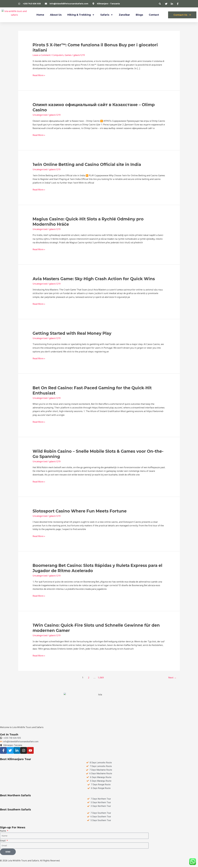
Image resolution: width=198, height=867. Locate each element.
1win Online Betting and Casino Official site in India (87, 164)
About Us (56, 14)
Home (40, 14)
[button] (160, 4)
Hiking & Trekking (79, 14)
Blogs (139, 14)
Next (172, 677)
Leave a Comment (42, 55)
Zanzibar (124, 14)
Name (3, 830)
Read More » (39, 75)
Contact (154, 14)
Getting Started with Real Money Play (72, 333)
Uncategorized (40, 114)
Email (3, 840)
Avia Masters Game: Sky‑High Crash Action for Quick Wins (94, 278)
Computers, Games (62, 55)
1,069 (100, 677)
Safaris (104, 14)
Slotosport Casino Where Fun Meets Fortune (80, 511)
